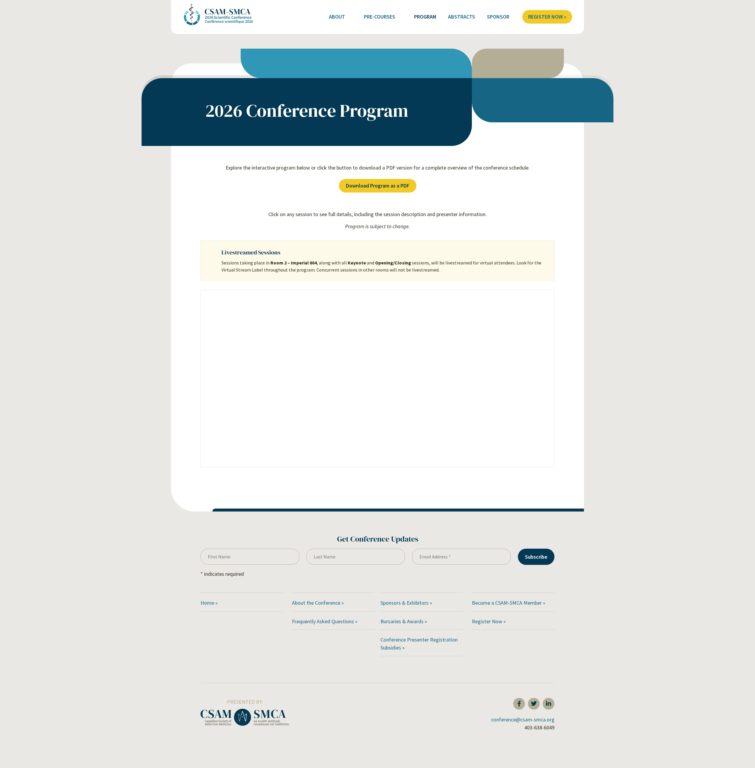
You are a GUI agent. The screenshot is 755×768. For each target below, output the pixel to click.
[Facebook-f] (519, 704)
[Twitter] (534, 704)
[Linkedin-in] (548, 704)
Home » (209, 602)
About (337, 16)
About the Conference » (318, 602)
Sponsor (498, 16)
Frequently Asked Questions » (325, 621)
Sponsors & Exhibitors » (406, 602)
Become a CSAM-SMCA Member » (508, 602)
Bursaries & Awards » (404, 621)
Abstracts (461, 16)
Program (425, 16)
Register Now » (547, 16)
